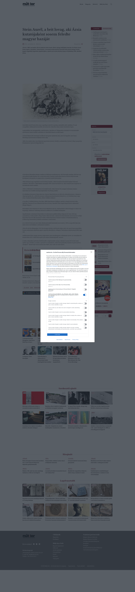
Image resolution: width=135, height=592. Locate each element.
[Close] (91, 252)
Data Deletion (60, 339)
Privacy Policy (75, 339)
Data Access (67, 339)
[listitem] (67, 276)
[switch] (85, 280)
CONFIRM (57, 334)
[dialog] (67, 296)
